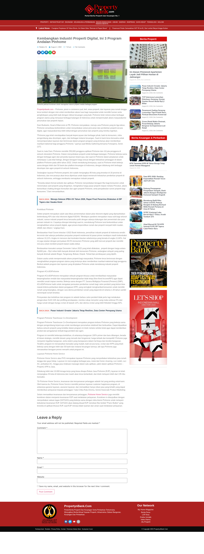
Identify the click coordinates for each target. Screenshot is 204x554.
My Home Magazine (145, 510)
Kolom (161, 22)
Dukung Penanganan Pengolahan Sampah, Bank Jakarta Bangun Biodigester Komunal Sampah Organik (154, 191)
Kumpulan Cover (87, 529)
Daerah (122, 22)
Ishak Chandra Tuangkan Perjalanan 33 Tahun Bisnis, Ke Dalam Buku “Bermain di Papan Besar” (62, 28)
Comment (42, 428)
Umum (115, 22)
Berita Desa (145, 512)
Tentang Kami (39, 529)
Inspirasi (131, 22)
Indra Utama (145, 519)
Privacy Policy (55, 529)
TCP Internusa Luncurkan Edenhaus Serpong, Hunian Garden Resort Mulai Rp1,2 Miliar (153, 100)
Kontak (63, 529)
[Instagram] (78, 521)
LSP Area (145, 515)
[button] (39, 52)
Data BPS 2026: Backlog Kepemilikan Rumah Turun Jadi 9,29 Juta (154, 179)
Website (40, 477)
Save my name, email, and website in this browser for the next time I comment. (74, 486)
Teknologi (152, 22)
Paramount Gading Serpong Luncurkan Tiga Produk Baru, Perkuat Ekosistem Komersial (154, 112)
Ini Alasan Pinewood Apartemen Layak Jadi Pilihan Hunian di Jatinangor (146, 74)
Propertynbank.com (45, 109)
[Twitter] (70, 521)
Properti (44, 22)
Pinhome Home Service (98, 394)
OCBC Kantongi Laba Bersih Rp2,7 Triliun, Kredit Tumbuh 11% (154, 214)
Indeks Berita (102, 24)
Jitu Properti (145, 522)
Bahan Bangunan (103, 22)
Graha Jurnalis (145, 517)
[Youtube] (74, 521)
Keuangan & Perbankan (84, 22)
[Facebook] (66, 521)
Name (40, 458)
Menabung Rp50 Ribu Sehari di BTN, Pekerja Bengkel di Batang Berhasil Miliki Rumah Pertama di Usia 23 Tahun (154, 204)
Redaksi (47, 529)
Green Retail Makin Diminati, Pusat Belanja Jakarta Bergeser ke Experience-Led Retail (154, 125)
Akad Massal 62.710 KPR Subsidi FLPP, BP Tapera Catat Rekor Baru (153, 226)
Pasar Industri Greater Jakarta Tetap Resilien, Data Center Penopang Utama (86, 310)
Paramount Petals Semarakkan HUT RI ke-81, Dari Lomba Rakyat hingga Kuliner (128, 28)
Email (40, 467)
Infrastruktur (57, 22)
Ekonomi (69, 22)
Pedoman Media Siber (74, 529)
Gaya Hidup (141, 22)
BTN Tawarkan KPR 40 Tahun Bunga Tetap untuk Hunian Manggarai (147, 164)
